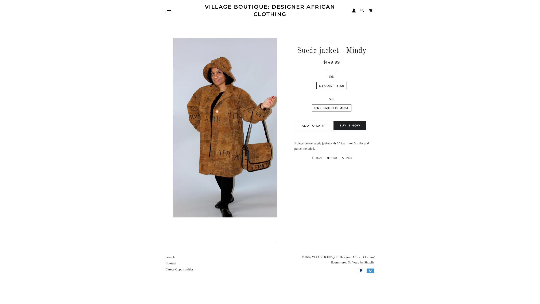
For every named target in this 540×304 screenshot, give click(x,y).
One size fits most (331, 108)
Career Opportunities (179, 269)
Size (331, 99)
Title (331, 77)
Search (170, 257)
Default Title (331, 85)
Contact (171, 263)
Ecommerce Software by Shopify (352, 262)
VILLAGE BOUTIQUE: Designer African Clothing (270, 10)
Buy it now (349, 125)
